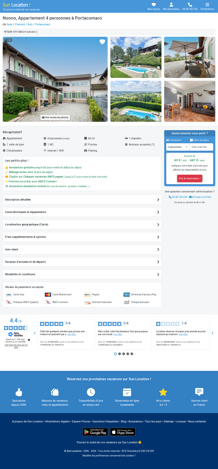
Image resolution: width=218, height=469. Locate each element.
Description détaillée (18, 199)
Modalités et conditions (20, 274)
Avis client (11, 249)
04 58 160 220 (179, 197)
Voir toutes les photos (56, 117)
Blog (123, 421)
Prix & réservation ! (189, 178)
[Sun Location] (16, 4)
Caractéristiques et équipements (25, 212)
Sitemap (169, 421)
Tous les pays (153, 421)
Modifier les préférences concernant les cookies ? (109, 455)
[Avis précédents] (34, 333)
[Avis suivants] (212, 333)
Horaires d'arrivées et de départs (25, 262)
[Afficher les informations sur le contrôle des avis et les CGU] (29, 340)
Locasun (181, 421)
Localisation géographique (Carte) (26, 224)
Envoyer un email (201, 197)
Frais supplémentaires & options (25, 236)
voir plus (71, 334)
